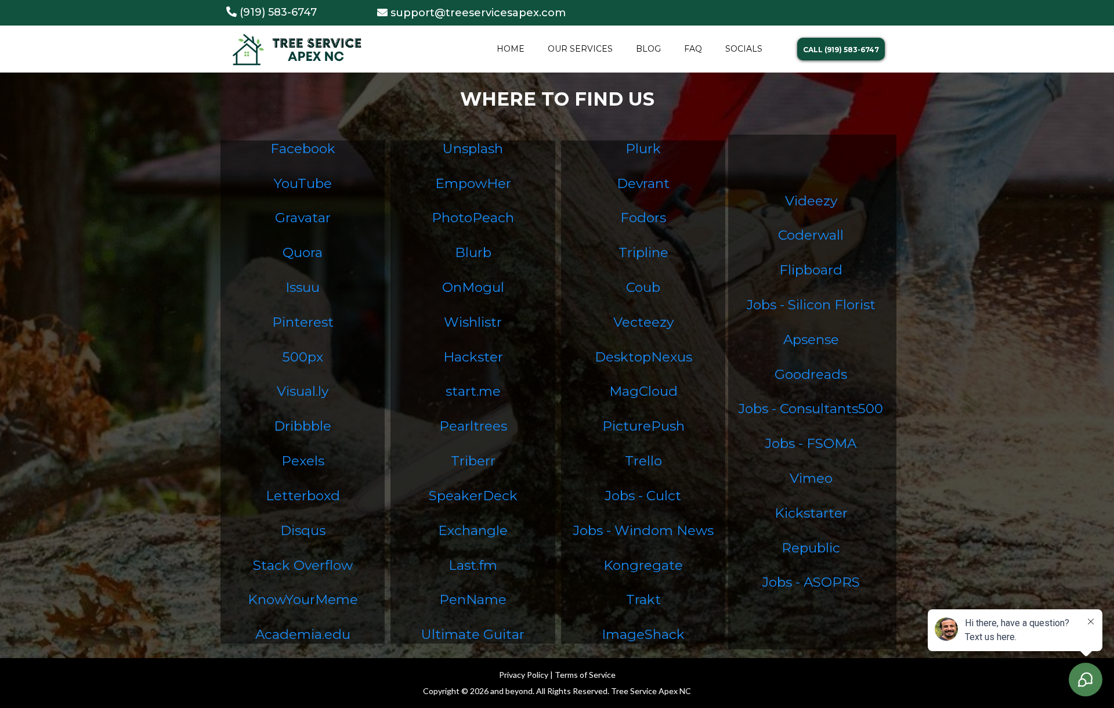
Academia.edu (302, 634)
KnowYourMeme (303, 599)
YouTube (303, 183)
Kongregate (643, 565)
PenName (473, 599)
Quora (303, 252)
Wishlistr (473, 322)
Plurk (643, 148)
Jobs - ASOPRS (811, 582)
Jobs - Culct (643, 495)
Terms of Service (585, 675)
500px (303, 357)
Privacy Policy (523, 675)
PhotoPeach (473, 217)
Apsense (811, 339)
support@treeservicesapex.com (478, 12)
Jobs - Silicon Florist (811, 305)
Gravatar (303, 217)
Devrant (643, 183)
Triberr (473, 461)
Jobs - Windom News (643, 530)
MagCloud (643, 391)
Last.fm (473, 565)
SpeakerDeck (473, 495)
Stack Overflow (303, 565)
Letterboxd (303, 495)
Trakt (643, 599)
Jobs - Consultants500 (811, 408)
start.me (473, 391)
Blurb (473, 252)
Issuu (302, 287)
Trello (643, 461)
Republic (811, 548)
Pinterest (303, 322)
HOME (511, 49)
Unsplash (473, 148)
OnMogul (473, 287)
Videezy (811, 201)
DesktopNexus (643, 357)
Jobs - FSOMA (810, 443)
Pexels (302, 461)
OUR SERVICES (580, 49)
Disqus (302, 530)
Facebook (302, 148)
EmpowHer (473, 183)
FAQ (693, 49)
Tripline (643, 252)
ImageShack (643, 634)
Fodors (643, 217)
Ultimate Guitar (473, 634)
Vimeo (811, 478)
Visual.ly (302, 391)
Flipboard (810, 270)
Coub (643, 287)
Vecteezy (643, 322)
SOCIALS (743, 49)
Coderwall (811, 235)
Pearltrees (473, 426)
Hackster (473, 357)
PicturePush (643, 426)
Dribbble (302, 426)
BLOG (648, 49)
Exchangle (473, 530)
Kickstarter (811, 513)
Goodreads (811, 374)
